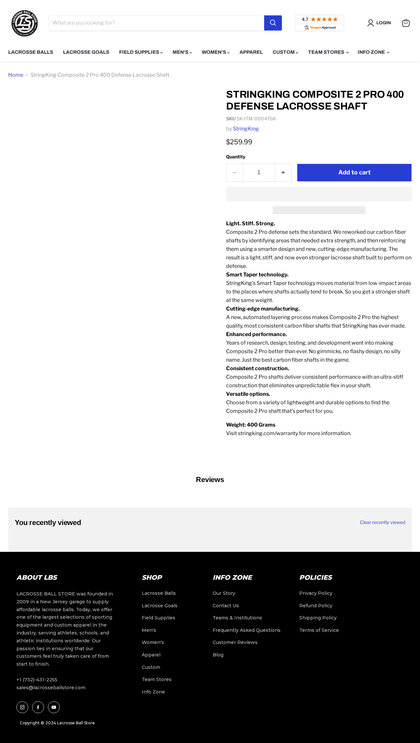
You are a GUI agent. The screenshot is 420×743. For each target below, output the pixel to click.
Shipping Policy (318, 618)
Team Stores (326, 52)
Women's (214, 52)
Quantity (235, 156)
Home (15, 75)
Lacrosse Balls (30, 52)
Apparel (251, 52)
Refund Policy (315, 606)
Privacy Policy (315, 593)
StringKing (246, 129)
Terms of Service (319, 630)
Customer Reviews (235, 642)
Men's (181, 52)
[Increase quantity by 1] (283, 173)
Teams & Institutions (237, 618)
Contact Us (226, 606)
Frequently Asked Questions (247, 630)
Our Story (224, 593)
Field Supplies (139, 52)
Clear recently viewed (382, 522)
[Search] (273, 22)
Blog (218, 655)
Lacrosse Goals (86, 52)
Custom (284, 52)
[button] (319, 194)
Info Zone (372, 52)
